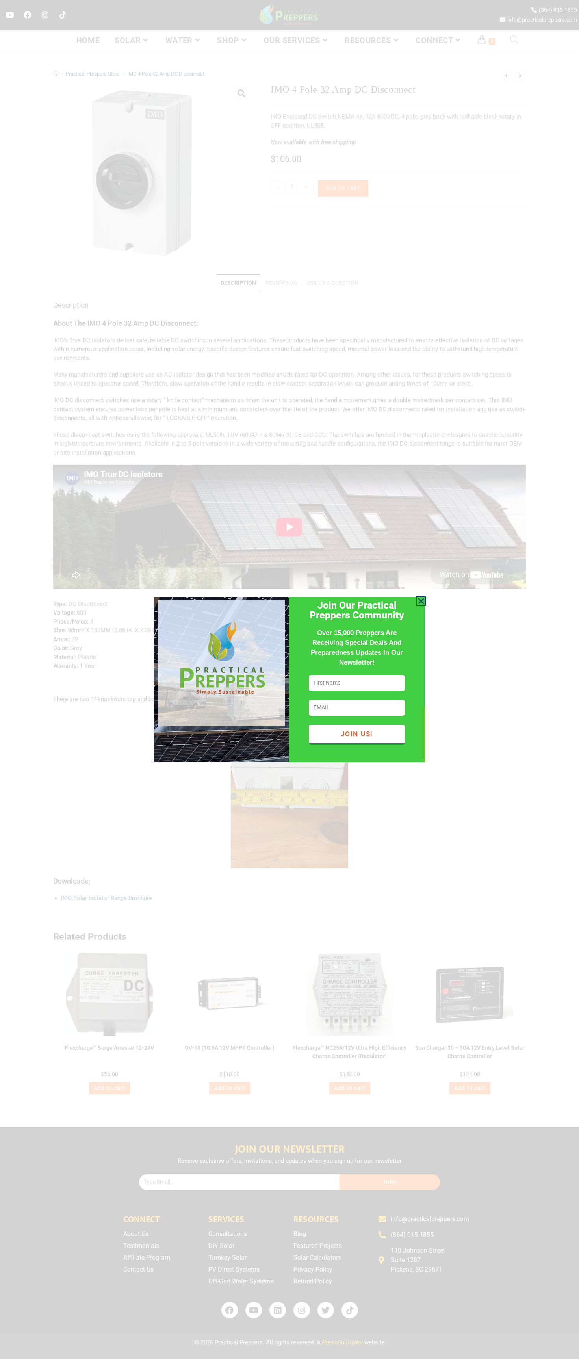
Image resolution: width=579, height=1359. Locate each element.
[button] (421, 601)
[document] (289, 679)
